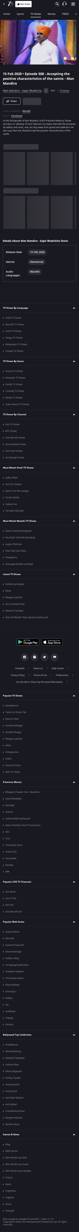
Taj (7, 1004)
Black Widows (12, 985)
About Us (37, 668)
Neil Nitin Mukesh (15, 1097)
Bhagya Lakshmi (14, 597)
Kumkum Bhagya (14, 725)
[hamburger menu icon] (73, 4)
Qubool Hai (11, 504)
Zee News (11, 891)
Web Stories (12, 1151)
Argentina (11, 1191)
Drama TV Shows (14, 371)
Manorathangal (13, 951)
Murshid (10, 938)
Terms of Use (39, 675)
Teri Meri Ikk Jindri (15, 511)
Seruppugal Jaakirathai (17, 965)
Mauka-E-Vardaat (14, 610)
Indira (9, 758)
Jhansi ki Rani (12, 719)
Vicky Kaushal (12, 1084)
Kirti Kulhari (11, 1104)
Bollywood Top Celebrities (17, 1035)
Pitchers (10, 1024)
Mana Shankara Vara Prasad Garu (23, 825)
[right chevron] (7, 166)
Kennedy (10, 805)
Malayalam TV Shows (16, 344)
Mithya (9, 998)
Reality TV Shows (14, 397)
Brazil (8, 1204)
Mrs (8, 832)
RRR (7, 871)
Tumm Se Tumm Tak (16, 712)
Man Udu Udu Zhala (16, 551)
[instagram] (33, 657)
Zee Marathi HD (14, 911)
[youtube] (53, 657)
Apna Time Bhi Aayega (17, 491)
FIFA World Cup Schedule (18, 1171)
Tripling (9, 1018)
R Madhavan (12, 1044)
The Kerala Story (14, 845)
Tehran (9, 812)
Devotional (16, 114)
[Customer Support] (64, 4)
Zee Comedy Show (15, 604)
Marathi (26, 109)
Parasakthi (11, 858)
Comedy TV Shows (15, 391)
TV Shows (35, 14)
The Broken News (15, 978)
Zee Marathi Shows (15, 437)
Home (6, 14)
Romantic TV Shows (15, 377)
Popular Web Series (13, 922)
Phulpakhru (11, 557)
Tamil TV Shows (13, 331)
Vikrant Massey (13, 1051)
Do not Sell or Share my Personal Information (38, 682)
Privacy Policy (16, 675)
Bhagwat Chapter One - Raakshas (23, 792)
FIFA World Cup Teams (17, 1164)
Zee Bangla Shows (15, 457)
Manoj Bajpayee (14, 1071)
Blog (8, 1144)
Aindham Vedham (15, 971)
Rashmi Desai (12, 1124)
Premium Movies (12, 782)
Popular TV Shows (12, 696)
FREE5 (65, 14)
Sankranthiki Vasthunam (18, 818)
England (10, 1197)
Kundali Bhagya (13, 732)
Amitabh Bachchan (15, 1111)
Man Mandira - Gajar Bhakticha (22, 89)
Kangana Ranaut (14, 1117)
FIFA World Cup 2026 (16, 1157)
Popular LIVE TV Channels (17, 882)
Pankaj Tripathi (13, 1078)
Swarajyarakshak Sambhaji (19, 564)
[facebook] (23, 657)
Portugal (10, 1210)
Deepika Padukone (15, 1058)
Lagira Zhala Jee (14, 544)
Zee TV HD (11, 898)
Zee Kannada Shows (16, 444)
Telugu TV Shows (14, 337)
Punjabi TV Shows (14, 351)
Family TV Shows (14, 384)
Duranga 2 (11, 991)
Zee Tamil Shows (14, 451)
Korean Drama (13, 765)
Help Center (56, 668)
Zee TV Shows (13, 424)
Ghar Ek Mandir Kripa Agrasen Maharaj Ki (27, 617)
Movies (51, 14)
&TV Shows (11, 431)
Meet (8, 591)
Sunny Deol (11, 1091)
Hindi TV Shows (13, 318)
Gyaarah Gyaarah (15, 945)
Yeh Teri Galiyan (14, 484)
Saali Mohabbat (13, 798)
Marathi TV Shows (15, 324)
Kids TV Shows (13, 772)
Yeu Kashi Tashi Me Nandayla (20, 537)
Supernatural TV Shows (17, 404)
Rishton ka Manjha (15, 584)
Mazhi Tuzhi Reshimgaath (19, 531)
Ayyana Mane (12, 931)
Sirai (8, 838)
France (9, 1177)
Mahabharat (12, 705)
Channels (18, 668)
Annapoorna (12, 752)
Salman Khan (12, 1064)
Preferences (60, 675)
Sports (20, 14)
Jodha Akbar (12, 477)
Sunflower (11, 1011)
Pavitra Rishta (12, 497)
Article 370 (11, 851)
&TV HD (9, 905)
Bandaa (9, 865)
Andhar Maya (12, 958)
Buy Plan (25, 4)
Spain (8, 1184)
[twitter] (43, 657)
